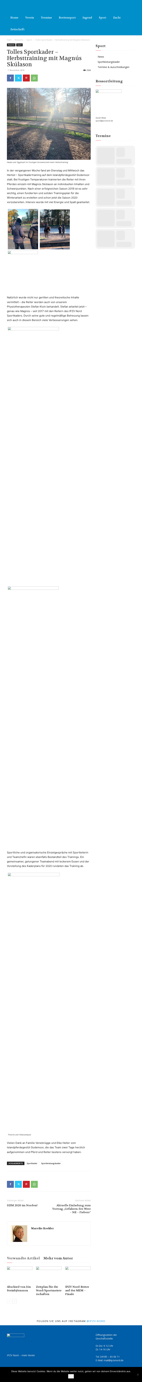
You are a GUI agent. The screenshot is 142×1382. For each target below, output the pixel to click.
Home (14, 17)
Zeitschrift (17, 29)
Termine (46, 17)
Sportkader (32, 1163)
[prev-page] (9, 1301)
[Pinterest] (26, 78)
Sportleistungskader (51, 1163)
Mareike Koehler (42, 1228)
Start (9, 39)
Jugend (87, 17)
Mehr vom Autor (58, 1258)
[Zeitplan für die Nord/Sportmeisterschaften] (48, 1275)
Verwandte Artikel (23, 1258)
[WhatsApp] (34, 78)
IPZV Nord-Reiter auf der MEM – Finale (77, 1290)
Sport (102, 17)
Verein (29, 17)
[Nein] (137, 1374)
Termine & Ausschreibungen (113, 67)
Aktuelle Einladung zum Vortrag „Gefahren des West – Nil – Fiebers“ (71, 1209)
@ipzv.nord (96, 1321)
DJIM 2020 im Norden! (22, 1205)
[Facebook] (10, 78)
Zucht (117, 17)
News (101, 56)
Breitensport (67, 17)
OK (71, 1376)
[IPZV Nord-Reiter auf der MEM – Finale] (78, 1275)
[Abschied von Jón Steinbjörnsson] (19, 1275)
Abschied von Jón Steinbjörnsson (19, 1288)
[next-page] (14, 1301)
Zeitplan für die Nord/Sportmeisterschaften (48, 1290)
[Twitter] (18, 78)
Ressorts (19, 39)
